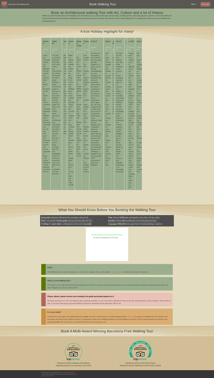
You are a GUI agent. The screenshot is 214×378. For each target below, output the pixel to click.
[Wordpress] (161, 374)
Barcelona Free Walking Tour (19, 4)
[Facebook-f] (145, 374)
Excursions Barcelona (116, 272)
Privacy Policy (48, 376)
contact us (130, 316)
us (76, 374)
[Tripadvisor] (170, 374)
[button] (91, 193)
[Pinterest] (153, 374)
